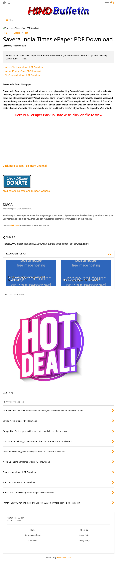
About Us (84, 530)
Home (6, 32)
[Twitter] (9, 2)
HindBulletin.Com (64, 557)
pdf (26, 32)
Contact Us (33, 540)
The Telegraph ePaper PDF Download (22, 75)
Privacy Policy (84, 540)
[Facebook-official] (4, 2)
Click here (14, 225)
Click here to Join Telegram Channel (25, 165)
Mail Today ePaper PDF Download (81, 280)
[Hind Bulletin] (58, 13)
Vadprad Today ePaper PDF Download (23, 71)
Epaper (17, 32)
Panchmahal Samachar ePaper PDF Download (26, 278)
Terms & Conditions (33, 535)
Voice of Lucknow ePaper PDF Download (24, 67)
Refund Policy (84, 535)
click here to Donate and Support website (26, 191)
